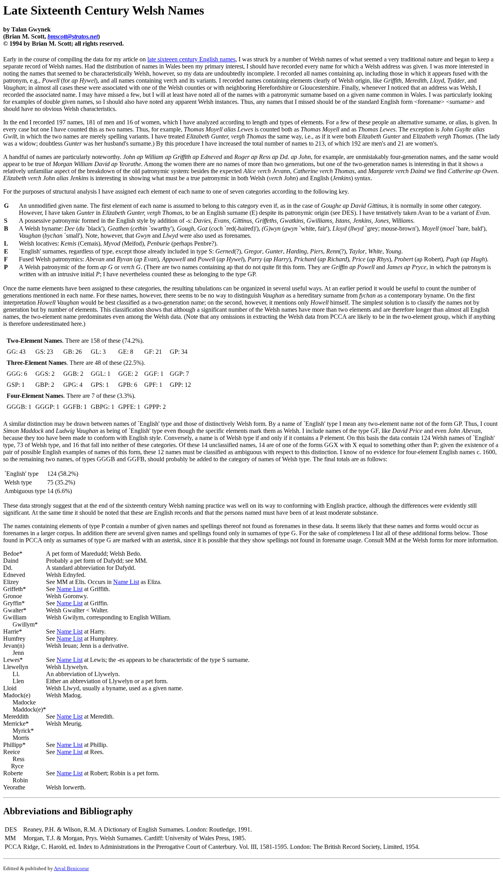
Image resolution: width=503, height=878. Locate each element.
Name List (126, 582)
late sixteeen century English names (191, 59)
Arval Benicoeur (71, 868)
